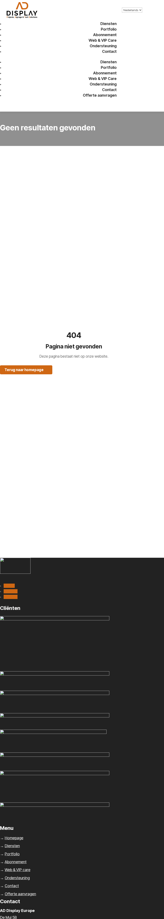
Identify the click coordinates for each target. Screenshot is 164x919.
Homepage (14, 838)
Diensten (108, 23)
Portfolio (109, 29)
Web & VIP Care (103, 40)
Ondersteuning (103, 46)
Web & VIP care (17, 869)
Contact (109, 51)
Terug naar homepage (24, 370)
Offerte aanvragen (100, 95)
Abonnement (105, 34)
